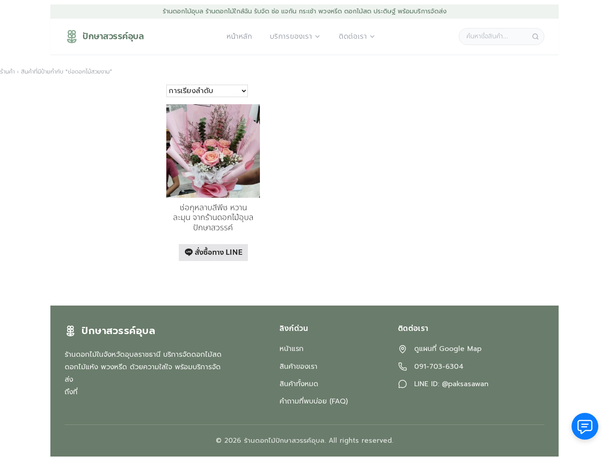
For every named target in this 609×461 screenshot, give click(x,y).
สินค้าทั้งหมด (299, 384)
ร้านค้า (7, 71)
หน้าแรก (292, 348)
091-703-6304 (439, 367)
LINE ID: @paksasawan (451, 384)
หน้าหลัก (239, 36)
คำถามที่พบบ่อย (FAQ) (314, 401)
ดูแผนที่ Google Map (447, 349)
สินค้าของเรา (298, 366)
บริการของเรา (291, 36)
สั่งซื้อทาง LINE (218, 252)
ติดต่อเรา (353, 36)
